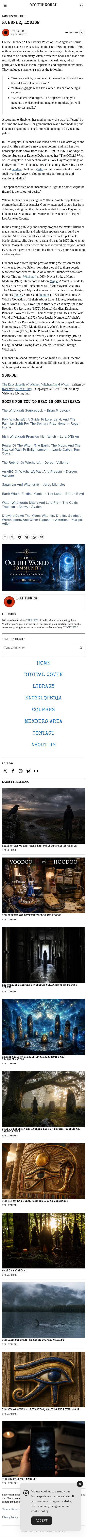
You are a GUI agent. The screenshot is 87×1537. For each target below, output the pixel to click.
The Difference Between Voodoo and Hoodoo (32, 915)
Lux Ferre (20, 31)
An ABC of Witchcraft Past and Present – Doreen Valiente (39, 473)
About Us (43, 745)
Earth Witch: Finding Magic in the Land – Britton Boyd (43, 493)
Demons (44, 294)
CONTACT (44, 733)
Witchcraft (29, 276)
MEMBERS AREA (43, 721)
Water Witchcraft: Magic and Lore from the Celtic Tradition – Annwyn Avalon (40, 504)
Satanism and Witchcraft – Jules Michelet (33, 484)
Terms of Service (11, 1509)
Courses (43, 710)
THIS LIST (32, 620)
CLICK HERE (70, 627)
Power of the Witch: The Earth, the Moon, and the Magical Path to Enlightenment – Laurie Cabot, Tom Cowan (41, 449)
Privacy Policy (10, 1517)
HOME (43, 663)
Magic (54, 281)
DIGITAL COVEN (43, 674)
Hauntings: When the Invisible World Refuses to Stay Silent (39, 986)
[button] (81, 648)
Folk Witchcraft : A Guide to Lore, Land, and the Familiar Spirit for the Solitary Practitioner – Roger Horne (41, 423)
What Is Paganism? (14, 1271)
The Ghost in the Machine (19, 1479)
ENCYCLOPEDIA (43, 698)
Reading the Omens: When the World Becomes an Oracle (39, 846)
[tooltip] (5, 537)
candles (16, 169)
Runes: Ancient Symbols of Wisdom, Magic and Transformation (33, 1058)
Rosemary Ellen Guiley (17, 389)
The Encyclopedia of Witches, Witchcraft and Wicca (35, 384)
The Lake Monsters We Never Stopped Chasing (33, 1340)
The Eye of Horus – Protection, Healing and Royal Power (41, 1410)
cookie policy (40, 1511)
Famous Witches (13, 16)
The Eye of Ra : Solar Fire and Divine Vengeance (35, 1201)
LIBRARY (43, 686)
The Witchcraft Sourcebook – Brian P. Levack (36, 410)
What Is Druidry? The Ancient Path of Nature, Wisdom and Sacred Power (41, 1130)
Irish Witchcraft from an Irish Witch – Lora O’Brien (40, 436)
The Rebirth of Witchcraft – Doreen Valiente (35, 462)
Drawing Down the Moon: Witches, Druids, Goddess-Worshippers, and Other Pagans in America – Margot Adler (42, 519)
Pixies (18, 294)
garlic (39, 169)
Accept (42, 1520)
